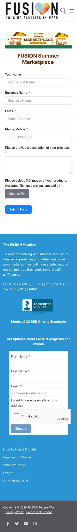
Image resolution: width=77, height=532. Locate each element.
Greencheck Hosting (39, 512)
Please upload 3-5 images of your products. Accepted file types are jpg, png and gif (36, 183)
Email (9, 111)
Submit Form (18, 209)
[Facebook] (7, 523)
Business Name (16, 93)
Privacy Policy (15, 512)
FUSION (9, 284)
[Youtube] (25, 523)
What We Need (14, 465)
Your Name (13, 74)
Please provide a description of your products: (37, 148)
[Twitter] (16, 523)
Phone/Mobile (15, 129)
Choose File (17, 194)
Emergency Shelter (17, 457)
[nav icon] (71, 11)
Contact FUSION (15, 481)
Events (8, 473)
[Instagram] (34, 523)
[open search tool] (63, 11)
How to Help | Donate (19, 449)
